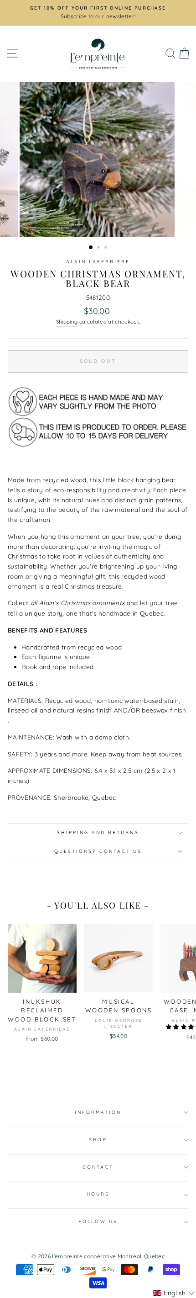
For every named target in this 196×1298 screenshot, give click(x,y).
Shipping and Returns (98, 832)
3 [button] (106, 248)
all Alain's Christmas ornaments (78, 602)
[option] (98, 13)
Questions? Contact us (98, 851)
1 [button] (91, 247)
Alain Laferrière (98, 262)
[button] (173, 1293)
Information (98, 1112)
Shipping (67, 321)
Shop (98, 1140)
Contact (98, 1167)
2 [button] (99, 248)
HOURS (98, 1194)
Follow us (98, 1221)
